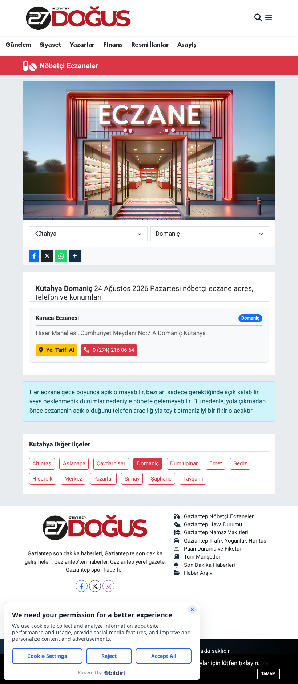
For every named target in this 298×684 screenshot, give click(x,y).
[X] (95, 586)
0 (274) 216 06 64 (113, 350)
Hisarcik (42, 478)
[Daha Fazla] (75, 256)
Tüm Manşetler (202, 556)
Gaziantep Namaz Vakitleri (216, 532)
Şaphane (161, 478)
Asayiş (186, 45)
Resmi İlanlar (150, 45)
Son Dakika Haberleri (209, 565)
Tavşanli (193, 478)
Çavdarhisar (111, 463)
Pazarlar (103, 478)
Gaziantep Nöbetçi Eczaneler (219, 516)
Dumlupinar (184, 463)
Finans (112, 45)
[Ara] (258, 17)
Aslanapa (74, 463)
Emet (215, 463)
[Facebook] (82, 586)
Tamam (268, 673)
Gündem (18, 45)
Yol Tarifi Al (60, 350)
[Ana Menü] (268, 17)
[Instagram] (108, 586)
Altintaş (41, 463)
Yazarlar (82, 45)
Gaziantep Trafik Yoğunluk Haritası (226, 540)
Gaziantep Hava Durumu (213, 524)
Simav (132, 478)
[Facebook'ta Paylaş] (34, 256)
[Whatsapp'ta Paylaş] (61, 256)
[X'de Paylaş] (47, 256)
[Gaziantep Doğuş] (78, 17)
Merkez (73, 478)
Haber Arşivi (199, 573)
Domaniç (148, 463)
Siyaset (50, 45)
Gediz (240, 463)
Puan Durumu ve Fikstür (212, 548)
